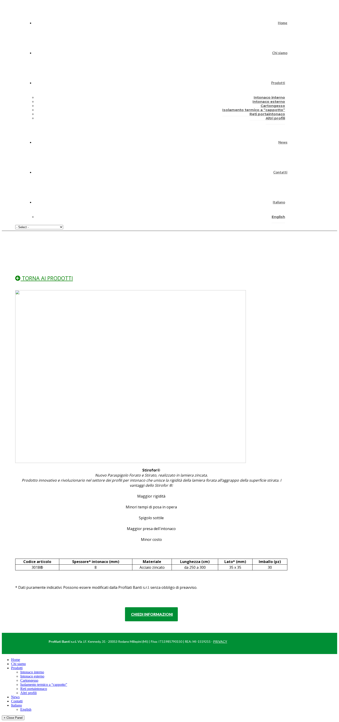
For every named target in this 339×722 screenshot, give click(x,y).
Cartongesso (29, 680)
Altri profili (275, 118)
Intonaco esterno (32, 676)
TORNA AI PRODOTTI (47, 278)
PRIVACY (220, 641)
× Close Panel (13, 717)
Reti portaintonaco (33, 689)
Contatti (280, 172)
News (282, 142)
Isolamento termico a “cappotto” (43, 685)
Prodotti (278, 83)
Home (282, 23)
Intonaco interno (32, 672)
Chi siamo (279, 53)
